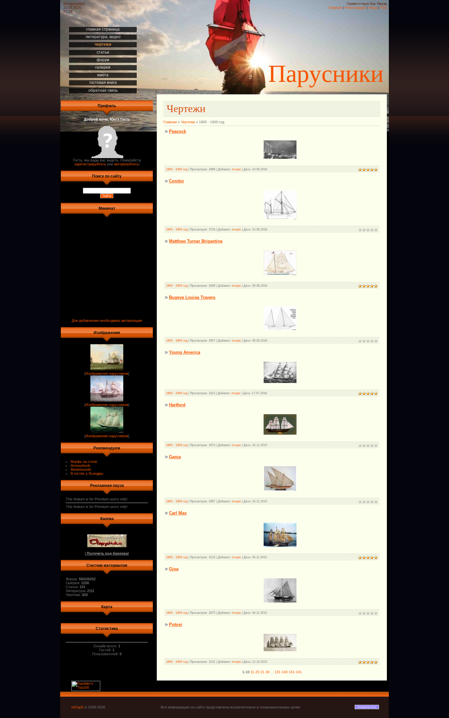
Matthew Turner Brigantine (196, 241)
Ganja (175, 456)
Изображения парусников (106, 373)
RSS (383, 8)
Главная (335, 8)
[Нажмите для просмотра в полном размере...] (280, 157)
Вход (373, 8)
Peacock (177, 131)
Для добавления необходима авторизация (107, 321)
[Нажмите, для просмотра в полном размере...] (280, 489)
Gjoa (173, 568)
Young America (184, 352)
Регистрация (355, 8)
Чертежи (188, 122)
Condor (176, 181)
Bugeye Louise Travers (192, 297)
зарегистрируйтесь (90, 164)
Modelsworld (81, 469)
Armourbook (80, 465)
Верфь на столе (84, 462)
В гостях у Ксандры (87, 473)
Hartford (177, 404)
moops (236, 169)
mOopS (77, 707)
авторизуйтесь (126, 164)
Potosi (175, 624)
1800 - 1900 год (176, 169)
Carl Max (178, 513)
